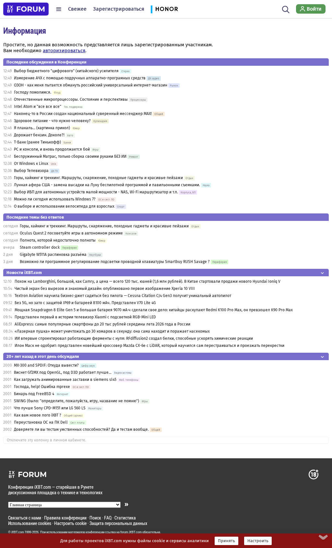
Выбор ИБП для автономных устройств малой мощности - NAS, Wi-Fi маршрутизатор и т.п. (96, 192)
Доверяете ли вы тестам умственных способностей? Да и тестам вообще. (81, 429)
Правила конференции (65, 518)
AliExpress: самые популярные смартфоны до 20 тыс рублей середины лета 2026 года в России (102, 324)
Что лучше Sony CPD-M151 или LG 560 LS (50, 408)
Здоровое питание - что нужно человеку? (52, 121)
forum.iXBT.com (131, 532)
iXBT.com (17, 532)
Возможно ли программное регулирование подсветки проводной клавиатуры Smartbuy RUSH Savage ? (115, 261)
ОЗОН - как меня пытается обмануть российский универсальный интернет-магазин (90, 85)
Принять (226, 540)
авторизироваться (64, 50)
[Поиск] (285, 9)
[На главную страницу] (26, 9)
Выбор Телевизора (31, 170)
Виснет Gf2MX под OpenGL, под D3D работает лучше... (63, 372)
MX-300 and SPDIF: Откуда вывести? (47, 365)
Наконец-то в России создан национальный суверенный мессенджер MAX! (83, 113)
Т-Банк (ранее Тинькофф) (37, 142)
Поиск (95, 518)
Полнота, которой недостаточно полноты (58, 240)
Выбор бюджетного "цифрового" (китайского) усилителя (66, 71)
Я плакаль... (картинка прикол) (42, 128)
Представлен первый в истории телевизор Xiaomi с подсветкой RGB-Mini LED (85, 317)
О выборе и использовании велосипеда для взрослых (64, 206)
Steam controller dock (40, 247)
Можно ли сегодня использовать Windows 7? (55, 199)
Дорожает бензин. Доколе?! (39, 135)
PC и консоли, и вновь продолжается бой (52, 149)
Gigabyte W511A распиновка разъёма (53, 254)
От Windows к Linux (31, 163)
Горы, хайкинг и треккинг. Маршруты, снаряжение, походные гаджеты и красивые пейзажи (98, 178)
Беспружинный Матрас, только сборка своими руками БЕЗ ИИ (70, 156)
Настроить (257, 540)
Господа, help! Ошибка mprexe (42, 386)
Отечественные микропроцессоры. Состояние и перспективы (71, 99)
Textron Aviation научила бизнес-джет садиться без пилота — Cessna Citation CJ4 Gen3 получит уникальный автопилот (123, 295)
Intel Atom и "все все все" (37, 106)
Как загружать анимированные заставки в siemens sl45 (65, 379)
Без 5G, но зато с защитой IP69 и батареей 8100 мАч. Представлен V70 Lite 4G (85, 303)
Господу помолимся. (32, 92)
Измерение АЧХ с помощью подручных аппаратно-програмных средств (80, 78)
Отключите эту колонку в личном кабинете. (46, 440)
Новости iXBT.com (24, 272)
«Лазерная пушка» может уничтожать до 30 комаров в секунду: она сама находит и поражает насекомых (112, 331)
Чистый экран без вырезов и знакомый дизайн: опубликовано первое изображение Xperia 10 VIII (105, 288)
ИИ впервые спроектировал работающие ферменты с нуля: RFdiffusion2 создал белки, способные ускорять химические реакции (134, 338)
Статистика (125, 518)
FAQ (108, 518)
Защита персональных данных (118, 523)
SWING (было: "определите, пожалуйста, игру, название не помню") (76, 401)
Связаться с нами (24, 518)
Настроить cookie (70, 523)
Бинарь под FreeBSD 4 (34, 394)
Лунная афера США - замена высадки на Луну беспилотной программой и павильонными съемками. (107, 185)
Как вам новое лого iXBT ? (37, 415)
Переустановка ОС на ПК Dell (41, 422)
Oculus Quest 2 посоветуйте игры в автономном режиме (71, 233)
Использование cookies (29, 523)
